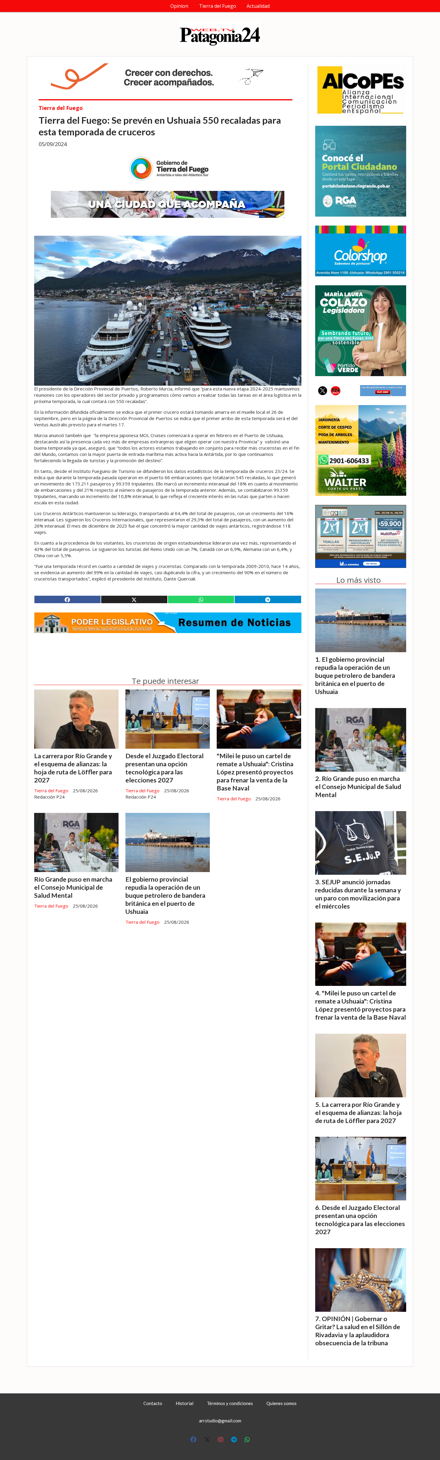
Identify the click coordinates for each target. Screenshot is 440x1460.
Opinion (179, 6)
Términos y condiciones (230, 1403)
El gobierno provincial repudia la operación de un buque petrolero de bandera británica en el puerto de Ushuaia (165, 895)
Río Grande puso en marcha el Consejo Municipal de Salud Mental (73, 887)
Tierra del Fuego (217, 6)
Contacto (152, 1403)
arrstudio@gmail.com (220, 1420)
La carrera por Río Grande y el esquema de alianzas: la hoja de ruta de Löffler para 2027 (73, 768)
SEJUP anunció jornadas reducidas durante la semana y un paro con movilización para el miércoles (358, 894)
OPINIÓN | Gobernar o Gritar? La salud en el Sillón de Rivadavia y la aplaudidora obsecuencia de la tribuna (357, 1331)
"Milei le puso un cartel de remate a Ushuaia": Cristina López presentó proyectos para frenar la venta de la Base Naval (255, 772)
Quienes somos (281, 1403)
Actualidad (258, 6)
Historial (184, 1403)
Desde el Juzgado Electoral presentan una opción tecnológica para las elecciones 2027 (164, 768)
